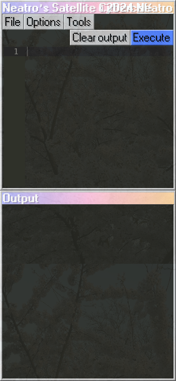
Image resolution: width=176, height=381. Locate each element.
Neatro (155, 8)
